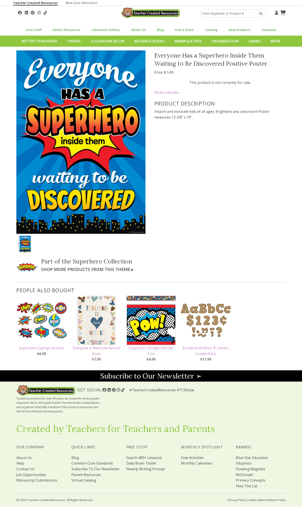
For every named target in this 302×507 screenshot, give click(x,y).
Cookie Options (257, 500)
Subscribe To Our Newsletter (95, 469)
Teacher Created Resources (35, 3)
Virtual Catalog (83, 480)
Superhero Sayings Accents (41, 348)
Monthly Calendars (196, 463)
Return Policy (277, 500)
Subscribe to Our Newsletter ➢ (151, 375)
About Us (138, 30)
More (275, 41)
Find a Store (184, 30)
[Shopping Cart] (282, 12)
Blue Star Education (81, 3)
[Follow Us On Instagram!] (39, 12)
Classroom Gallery (106, 30)
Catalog (211, 30)
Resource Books (149, 41)
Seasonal (269, 30)
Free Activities (192, 457)
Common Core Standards (92, 463)
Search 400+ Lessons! (144, 457)
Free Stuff (33, 30)
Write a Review (166, 92)
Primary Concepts (250, 480)
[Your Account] (276, 12)
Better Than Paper (39, 41)
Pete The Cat (246, 486)
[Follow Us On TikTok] (45, 12)
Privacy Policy (237, 500)
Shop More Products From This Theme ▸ (87, 269)
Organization (225, 41)
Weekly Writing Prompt (145, 469)
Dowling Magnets (250, 469)
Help (20, 463)
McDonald (244, 474)
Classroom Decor (107, 41)
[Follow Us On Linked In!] (26, 12)
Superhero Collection (102, 261)
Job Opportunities (31, 474)
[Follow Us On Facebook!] (20, 12)
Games (255, 41)
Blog (160, 30)
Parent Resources (66, 30)
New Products (239, 30)
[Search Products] (259, 13)
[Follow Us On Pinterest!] (32, 12)
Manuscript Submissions (36, 480)
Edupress (243, 463)
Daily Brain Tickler (141, 463)
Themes (74, 41)
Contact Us (25, 469)
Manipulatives (188, 41)
